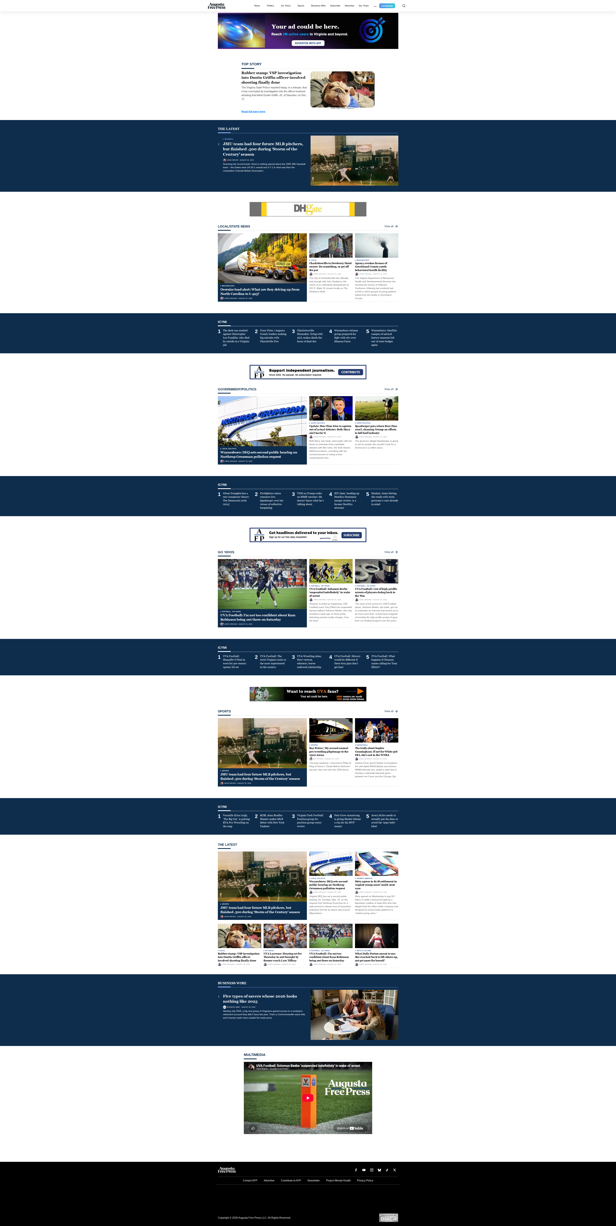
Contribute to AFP (291, 1180)
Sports (301, 5)
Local (314, 260)
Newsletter (314, 1180)
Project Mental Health (338, 1180)
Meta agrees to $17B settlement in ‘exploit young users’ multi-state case (376, 885)
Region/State (228, 286)
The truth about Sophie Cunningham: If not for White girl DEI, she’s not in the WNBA (376, 751)
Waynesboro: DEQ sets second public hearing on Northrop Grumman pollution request (258, 454)
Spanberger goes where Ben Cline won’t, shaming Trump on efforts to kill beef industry (376, 429)
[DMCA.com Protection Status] (388, 1217)
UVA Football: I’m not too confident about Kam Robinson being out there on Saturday (257, 617)
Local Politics (229, 449)
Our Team (364, 5)
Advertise (349, 5)
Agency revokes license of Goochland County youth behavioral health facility (371, 267)
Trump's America (364, 878)
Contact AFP (250, 1180)
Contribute (387, 5)
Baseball (229, 139)
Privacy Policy (365, 1180)
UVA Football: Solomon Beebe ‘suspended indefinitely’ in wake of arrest (329, 592)
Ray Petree (318, 759)
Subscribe (335, 5)
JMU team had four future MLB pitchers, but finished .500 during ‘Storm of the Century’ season (263, 149)
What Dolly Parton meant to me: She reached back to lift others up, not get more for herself (376, 957)
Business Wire (318, 5)
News (257, 5)
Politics (270, 5)
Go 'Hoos (236, 611)
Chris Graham (230, 298)
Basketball (362, 745)
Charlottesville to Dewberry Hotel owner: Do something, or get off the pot (330, 267)
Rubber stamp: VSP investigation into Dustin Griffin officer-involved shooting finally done (239, 957)
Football (226, 611)
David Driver (232, 160)
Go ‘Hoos (286, 5)
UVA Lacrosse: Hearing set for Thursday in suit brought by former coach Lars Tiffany (283, 957)
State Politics (318, 423)
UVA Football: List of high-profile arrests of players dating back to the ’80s (376, 592)
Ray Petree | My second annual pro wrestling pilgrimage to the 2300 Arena (328, 751)
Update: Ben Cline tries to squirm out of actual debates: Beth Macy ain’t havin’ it (330, 429)
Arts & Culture (364, 950)
